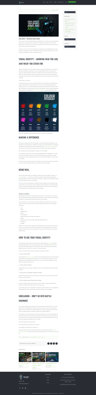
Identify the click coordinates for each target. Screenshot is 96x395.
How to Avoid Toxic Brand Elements (68, 377)
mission (20, 177)
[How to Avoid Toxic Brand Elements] (25, 352)
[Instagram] (23, 388)
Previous (53, 10)
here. (37, 327)
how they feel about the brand (49, 146)
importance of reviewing (30, 256)
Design (39, 337)
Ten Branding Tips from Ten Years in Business (68, 384)
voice (27, 177)
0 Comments (39, 368)
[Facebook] (20, 388)
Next (57, 10)
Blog (48, 382)
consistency (50, 243)
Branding (34, 337)
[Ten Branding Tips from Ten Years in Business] (52, 352)
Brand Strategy (31, 337)
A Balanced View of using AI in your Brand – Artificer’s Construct (38, 365)
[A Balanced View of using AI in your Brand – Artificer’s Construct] (38, 352)
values (56, 175)
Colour (37, 337)
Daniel (20, 337)
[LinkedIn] (25, 388)
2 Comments (42, 337)
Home (48, 377)
